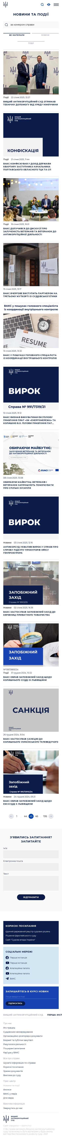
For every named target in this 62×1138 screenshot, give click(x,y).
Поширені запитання (14, 1048)
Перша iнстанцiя (18, 957)
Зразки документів (13, 1071)
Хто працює (9, 1028)
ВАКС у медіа (10, 1094)
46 (36, 816)
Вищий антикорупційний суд (23, 1015)
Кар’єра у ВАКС (11, 1052)
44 (25, 816)
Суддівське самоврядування (18, 1032)
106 (45, 816)
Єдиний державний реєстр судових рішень (28, 931)
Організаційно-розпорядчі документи (22, 1036)
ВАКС (13, 978)
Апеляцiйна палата (20, 968)
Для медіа (8, 1098)
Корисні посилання (13, 1067)
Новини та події (11, 1085)
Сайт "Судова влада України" (20, 940)
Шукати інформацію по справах (19, 1063)
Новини (7, 542)
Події (6, 97)
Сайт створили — (12, 1125)
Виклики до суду (12, 1075)
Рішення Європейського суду (21, 935)
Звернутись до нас (13, 1108)
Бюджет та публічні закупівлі (18, 1040)
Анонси (7, 1089)
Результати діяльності (14, 1044)
